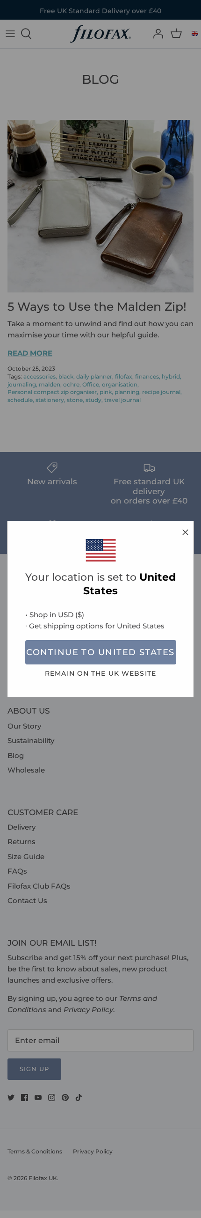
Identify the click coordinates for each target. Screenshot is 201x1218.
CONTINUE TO (100, 652)
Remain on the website (100, 673)
